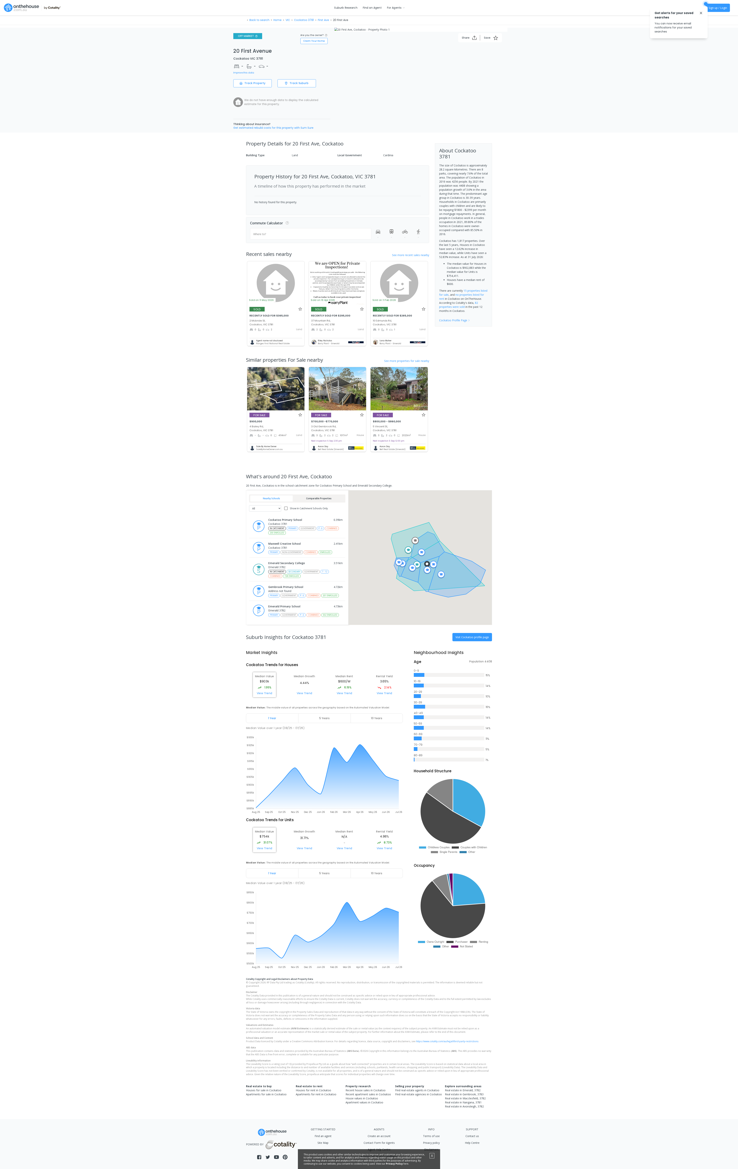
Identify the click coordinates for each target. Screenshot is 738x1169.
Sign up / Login (718, 8)
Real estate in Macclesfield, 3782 (465, 1098)
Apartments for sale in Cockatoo (266, 1094)
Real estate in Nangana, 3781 (463, 1102)
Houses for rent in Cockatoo (313, 1090)
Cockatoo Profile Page (453, 320)
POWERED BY (254, 1144)
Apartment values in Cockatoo (364, 1102)
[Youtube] (276, 1157)
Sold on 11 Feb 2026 (384, 300)
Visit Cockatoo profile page (472, 637)
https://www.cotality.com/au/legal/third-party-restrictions (447, 1041)
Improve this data (243, 72)
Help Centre (472, 1143)
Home (277, 20)
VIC (288, 20)
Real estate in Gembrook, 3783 (464, 1094)
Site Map (322, 1143)
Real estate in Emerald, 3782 (462, 1090)
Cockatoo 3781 (304, 20)
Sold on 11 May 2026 (261, 300)
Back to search (259, 20)
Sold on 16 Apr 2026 (323, 300)
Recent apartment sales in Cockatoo (368, 1094)
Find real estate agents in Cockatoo (417, 1090)
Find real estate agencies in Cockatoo (418, 1094)
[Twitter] (267, 1157)
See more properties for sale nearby (406, 361)
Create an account (379, 1136)
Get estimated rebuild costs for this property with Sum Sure (273, 128)
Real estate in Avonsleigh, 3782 (464, 1106)
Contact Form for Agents (379, 1143)
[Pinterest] (285, 1157)
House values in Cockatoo (362, 1098)
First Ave (323, 20)
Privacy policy (431, 1143)
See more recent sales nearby (410, 255)
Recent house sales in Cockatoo (366, 1090)
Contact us (472, 1136)
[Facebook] (259, 1157)
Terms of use (431, 1136)
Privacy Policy (394, 1163)
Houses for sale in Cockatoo (263, 1090)
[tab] (272, 718)
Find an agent (323, 1136)
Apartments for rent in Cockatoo (316, 1094)
